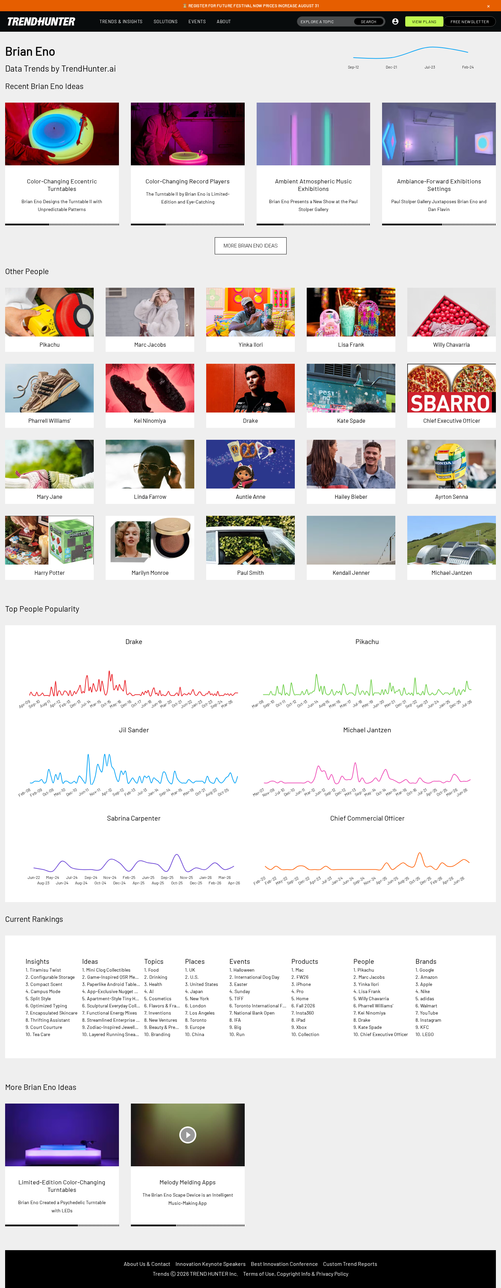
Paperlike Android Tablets (113, 984)
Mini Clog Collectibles (108, 970)
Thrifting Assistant (50, 1020)
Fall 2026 (305, 1005)
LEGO (428, 1034)
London (198, 1005)
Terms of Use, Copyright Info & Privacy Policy (295, 1273)
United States (204, 984)
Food (153, 970)
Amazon (429, 977)
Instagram (430, 1020)
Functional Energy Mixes (112, 1013)
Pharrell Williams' (375, 1005)
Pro (300, 991)
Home (302, 998)
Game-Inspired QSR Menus (115, 977)
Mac (299, 970)
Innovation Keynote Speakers (211, 1263)
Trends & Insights (121, 21)
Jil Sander (134, 729)
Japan (196, 991)
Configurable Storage (53, 977)
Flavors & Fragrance (169, 1005)
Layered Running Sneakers (116, 1034)
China (198, 1034)
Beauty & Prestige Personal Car (181, 1027)
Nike (425, 991)
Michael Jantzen (367, 729)
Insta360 (305, 1013)
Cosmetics (160, 998)
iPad (300, 1020)
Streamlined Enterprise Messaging (122, 1020)
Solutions (166, 21)
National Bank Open (254, 1013)
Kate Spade (370, 1027)
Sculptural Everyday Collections (119, 1005)
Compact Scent (46, 984)
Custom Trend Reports (350, 1263)
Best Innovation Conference (284, 1263)
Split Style (40, 998)
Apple (426, 984)
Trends (161, 1273)
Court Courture (46, 1027)
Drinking (158, 977)
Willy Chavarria (373, 998)
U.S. (194, 977)
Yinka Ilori (368, 984)
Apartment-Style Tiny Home (116, 998)
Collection (308, 1034)
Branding (160, 1034)
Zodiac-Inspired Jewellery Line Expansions (132, 1027)
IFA (237, 1020)
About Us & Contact (147, 1263)
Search (369, 21)
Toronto (198, 1020)
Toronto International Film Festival (270, 1005)
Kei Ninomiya (371, 1013)
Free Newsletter (470, 21)
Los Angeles (202, 1013)
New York (199, 998)
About (224, 21)
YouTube (429, 1013)
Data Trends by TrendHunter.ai (60, 68)
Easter (240, 984)
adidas (427, 998)
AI (151, 991)
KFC (424, 1027)
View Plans (424, 21)
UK (192, 970)
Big (237, 1027)
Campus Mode (45, 991)
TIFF (239, 998)
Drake (133, 641)
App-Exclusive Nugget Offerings (120, 991)
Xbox (301, 1027)
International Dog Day (256, 977)
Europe (197, 1027)
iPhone (303, 984)
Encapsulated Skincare (53, 1013)
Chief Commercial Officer (367, 818)
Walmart (428, 1005)
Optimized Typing (48, 1005)
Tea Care (41, 1034)
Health (155, 984)
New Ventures (163, 1020)
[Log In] (395, 21)
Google (427, 970)
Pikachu (367, 641)
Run (240, 1034)
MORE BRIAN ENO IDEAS (251, 246)
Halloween (244, 970)
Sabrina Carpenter (134, 818)
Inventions (160, 1013)
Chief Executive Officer (384, 1034)
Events (197, 21)
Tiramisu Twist (45, 970)
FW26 (302, 977)
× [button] (488, 6)
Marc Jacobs (372, 977)
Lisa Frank (369, 991)
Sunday (242, 991)
